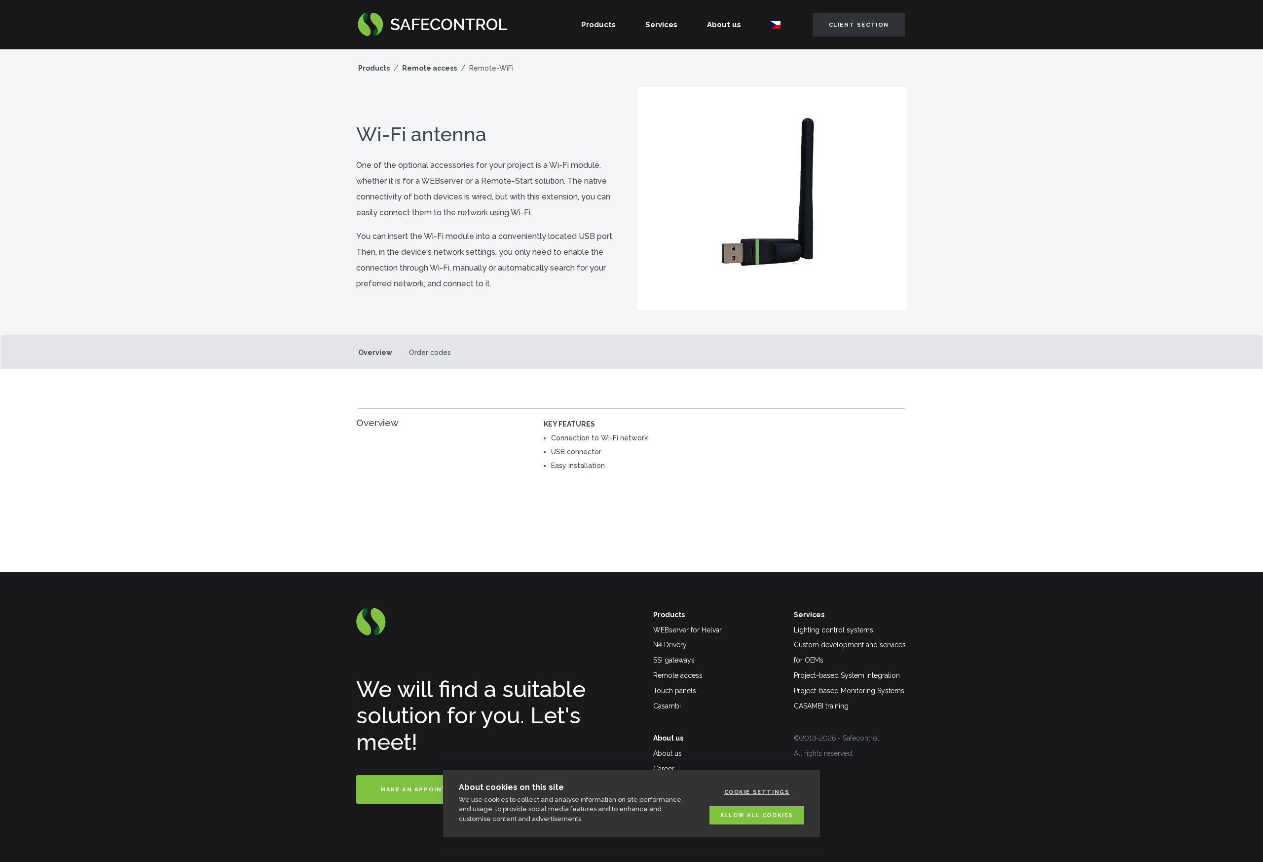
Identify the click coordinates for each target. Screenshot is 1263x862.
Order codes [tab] (430, 352)
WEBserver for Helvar (687, 630)
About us (724, 24)
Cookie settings (757, 792)
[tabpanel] (631, 448)
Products (598, 24)
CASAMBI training (821, 706)
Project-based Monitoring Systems (849, 691)
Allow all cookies (756, 815)
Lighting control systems (833, 630)
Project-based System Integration (847, 675)
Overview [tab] (375, 352)
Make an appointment (423, 789)
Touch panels (674, 691)
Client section (859, 24)
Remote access (429, 68)
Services (661, 24)
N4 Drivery (670, 645)
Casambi (667, 706)
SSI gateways (674, 660)
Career (663, 769)
